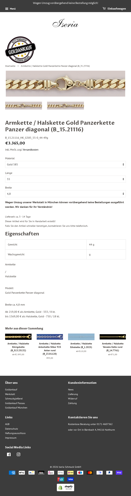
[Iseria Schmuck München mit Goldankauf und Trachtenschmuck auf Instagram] (18, 455)
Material (10, 158)
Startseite (10, 66)
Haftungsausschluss (15, 433)
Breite (8, 187)
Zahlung (72, 403)
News (71, 389)
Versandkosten (30, 149)
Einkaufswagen (116, 8)
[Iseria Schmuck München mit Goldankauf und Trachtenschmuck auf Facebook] (9, 455)
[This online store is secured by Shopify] (65, 490)
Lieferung (73, 394)
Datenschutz (11, 428)
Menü (12, 8)
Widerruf (72, 398)
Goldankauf (11, 389)
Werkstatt (10, 394)
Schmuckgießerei (14, 398)
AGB (7, 424)
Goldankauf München (16, 407)
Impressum (10, 437)
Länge (8, 173)
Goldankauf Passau (15, 403)
